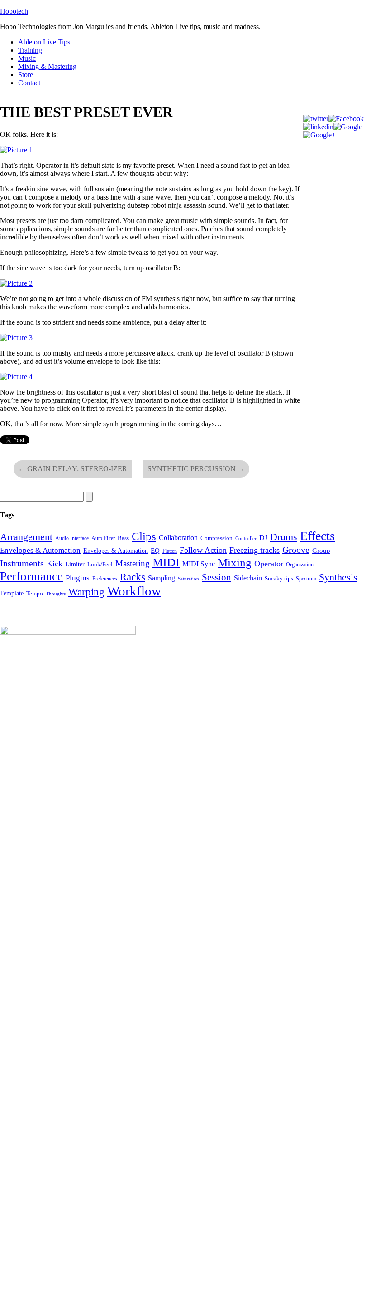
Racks (132, 577)
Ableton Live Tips (44, 42)
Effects (317, 536)
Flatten (169, 551)
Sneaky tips (279, 578)
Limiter (75, 564)
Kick (54, 563)
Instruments (22, 563)
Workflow (134, 591)
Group (321, 550)
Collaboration (178, 537)
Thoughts (56, 593)
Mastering (132, 563)
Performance (31, 576)
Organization (300, 564)
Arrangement (26, 536)
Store (25, 74)
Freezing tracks (254, 550)
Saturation (188, 578)
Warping (86, 592)
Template (12, 593)
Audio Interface (72, 538)
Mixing (235, 562)
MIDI (166, 562)
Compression (216, 538)
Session (216, 577)
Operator (268, 563)
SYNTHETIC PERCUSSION (196, 469)
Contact (29, 83)
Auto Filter (103, 538)
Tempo (34, 593)
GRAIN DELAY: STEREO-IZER (72, 469)
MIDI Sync (198, 564)
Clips (144, 536)
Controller (246, 538)
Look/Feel (100, 564)
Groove (295, 550)
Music (27, 58)
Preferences (104, 578)
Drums (283, 536)
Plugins (78, 578)
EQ (155, 550)
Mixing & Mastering (47, 66)
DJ (263, 537)
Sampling (161, 578)
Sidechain (248, 578)
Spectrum (306, 578)
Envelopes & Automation (40, 550)
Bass (123, 538)
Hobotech (14, 11)
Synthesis (338, 577)
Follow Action (203, 550)
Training (30, 50)
